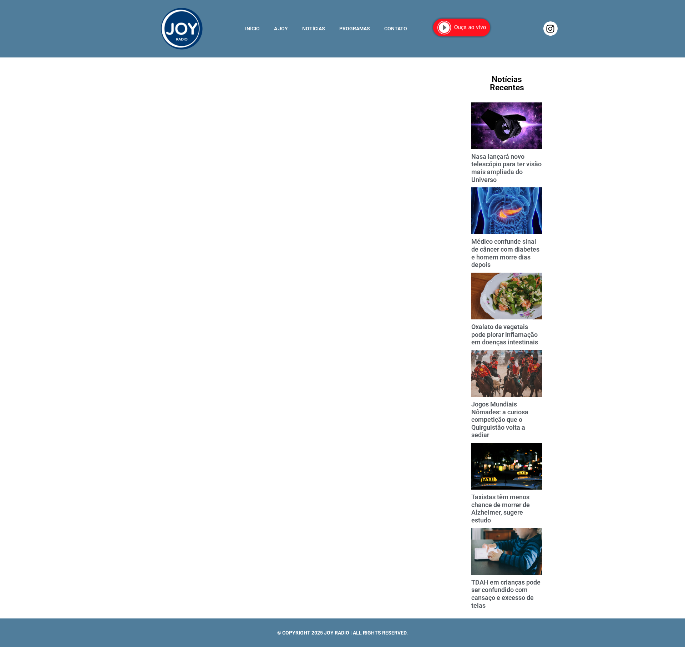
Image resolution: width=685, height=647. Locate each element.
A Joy (281, 28)
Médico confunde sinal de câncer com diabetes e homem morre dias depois (505, 253)
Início (252, 28)
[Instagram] (550, 28)
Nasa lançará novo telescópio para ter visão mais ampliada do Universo (506, 168)
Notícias (313, 28)
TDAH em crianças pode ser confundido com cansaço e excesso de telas (506, 593)
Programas (354, 28)
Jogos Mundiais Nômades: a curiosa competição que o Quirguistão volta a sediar (499, 419)
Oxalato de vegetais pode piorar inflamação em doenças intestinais (504, 334)
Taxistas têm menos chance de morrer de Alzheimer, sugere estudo (500, 508)
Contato (395, 28)
